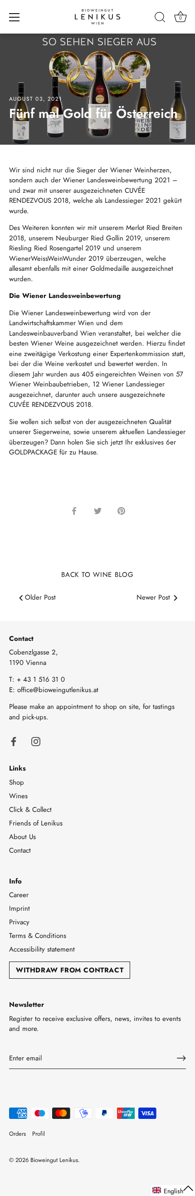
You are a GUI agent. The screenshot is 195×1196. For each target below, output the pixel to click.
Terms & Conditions (37, 936)
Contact (20, 850)
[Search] (160, 19)
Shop (16, 782)
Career (19, 895)
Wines (18, 796)
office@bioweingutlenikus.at (57, 690)
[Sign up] (181, 1058)
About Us (22, 837)
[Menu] (14, 17)
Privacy (19, 922)
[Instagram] (35, 741)
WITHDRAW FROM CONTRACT (69, 970)
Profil (38, 1133)
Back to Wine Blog (97, 575)
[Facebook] (13, 741)
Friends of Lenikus (36, 823)
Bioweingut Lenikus (54, 1160)
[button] (173, 1190)
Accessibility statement (42, 949)
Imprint (19, 908)
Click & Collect (30, 810)
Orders (17, 1133)
